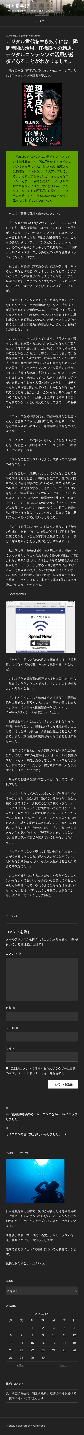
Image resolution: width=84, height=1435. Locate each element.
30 (43, 1357)
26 (74, 1350)
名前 (10, 1007)
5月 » (63, 1365)
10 (53, 1335)
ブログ (14, 916)
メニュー (44, 21)
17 (53, 1342)
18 (64, 1342)
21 (21, 1350)
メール (12, 1028)
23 (43, 1350)
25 (64, 1350)
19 (74, 1342)
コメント (13, 953)
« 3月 (20, 1365)
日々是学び (17, 5)
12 (74, 1335)
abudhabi (34, 36)
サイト (10, 1048)
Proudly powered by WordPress (25, 1425)
